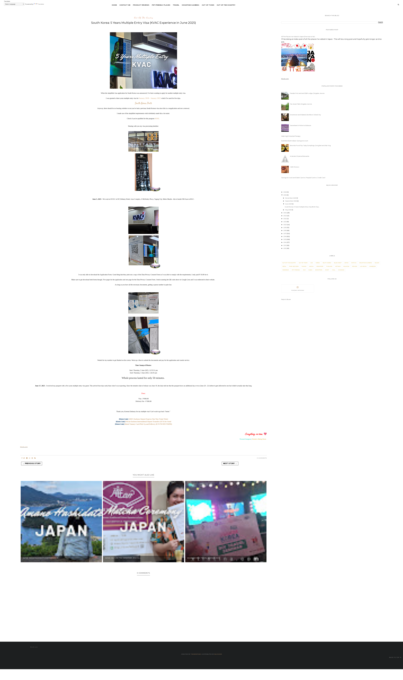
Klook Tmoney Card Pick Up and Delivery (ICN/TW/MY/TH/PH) (148, 424)
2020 (285, 224)
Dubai (310, 270)
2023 (285, 215)
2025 (285, 195)
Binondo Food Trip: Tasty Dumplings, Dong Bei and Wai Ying (310, 145)
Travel (176, 5)
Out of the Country (226, 5)
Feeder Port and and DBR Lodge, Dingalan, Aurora (307, 93)
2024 (285, 213)
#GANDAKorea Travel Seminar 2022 (121, 558)
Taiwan (303, 266)
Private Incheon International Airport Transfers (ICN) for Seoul (148, 421)
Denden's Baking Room (259, 439)
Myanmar (341, 270)
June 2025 (288, 204)
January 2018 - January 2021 (150, 98)
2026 (285, 192)
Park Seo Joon (294, 266)
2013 (285, 245)
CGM (304, 270)
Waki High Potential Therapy (290, 136)
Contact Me (124, 5)
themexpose (196, 654)
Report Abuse (286, 299)
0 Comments (262, 458)
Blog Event (338, 263)
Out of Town (208, 5)
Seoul (284, 266)
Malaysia (346, 266)
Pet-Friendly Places (161, 5)
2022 (285, 218)
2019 (285, 227)
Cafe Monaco (294, 167)
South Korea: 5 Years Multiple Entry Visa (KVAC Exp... (302, 207)
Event (327, 270)
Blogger (218, 654)
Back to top (394, 657)
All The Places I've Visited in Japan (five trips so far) (298, 36)
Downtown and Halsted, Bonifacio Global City (305, 115)
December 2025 (291, 198)
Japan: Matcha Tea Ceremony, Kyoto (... (41, 558)
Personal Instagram (245, 439)
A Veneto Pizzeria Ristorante (299, 156)
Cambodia (372, 266)
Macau (311, 266)
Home (114, 5)
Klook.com (24, 447)
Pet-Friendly (296, 270)
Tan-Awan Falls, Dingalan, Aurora (301, 104)
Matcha (353, 263)
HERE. (157, 118)
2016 (285, 236)
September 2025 (291, 201)
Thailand (329, 266)
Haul (333, 270)
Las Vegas (363, 266)
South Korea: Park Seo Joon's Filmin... (205, 558)
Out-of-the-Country (143, 18)
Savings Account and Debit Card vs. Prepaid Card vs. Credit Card (303, 177)
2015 (285, 239)
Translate (41, 4)
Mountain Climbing (190, 5)
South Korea (327, 263)
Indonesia (285, 270)
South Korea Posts (143, 103)
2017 (285, 233)
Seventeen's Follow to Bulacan (300, 125)
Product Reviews (141, 5)
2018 (285, 230)
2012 (285, 248)
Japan (346, 263)
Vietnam (338, 266)
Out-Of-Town (303, 263)
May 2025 (288, 210)
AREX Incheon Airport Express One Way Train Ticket (148, 419)
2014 (285, 242)
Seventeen (318, 270)
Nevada (354, 266)
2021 (285, 221)
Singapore (319, 266)
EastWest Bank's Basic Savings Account (294, 141)
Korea (318, 263)
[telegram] (27, 458)
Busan (377, 263)
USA (311, 263)
